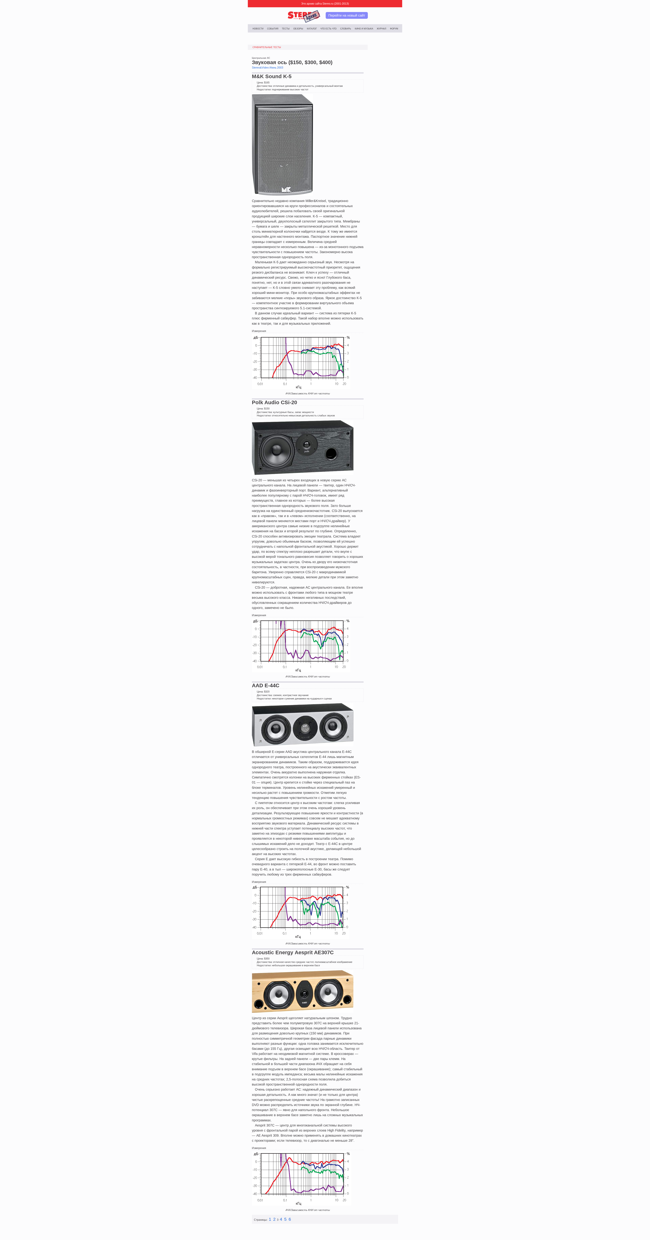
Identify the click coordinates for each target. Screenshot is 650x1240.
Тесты (286, 29)
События (272, 29)
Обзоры (298, 29)
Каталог (312, 29)
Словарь (345, 29)
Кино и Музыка (364, 29)
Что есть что (328, 29)
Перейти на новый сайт (346, 15)
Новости (258, 29)
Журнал (381, 29)
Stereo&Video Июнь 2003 (267, 67)
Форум (394, 29)
